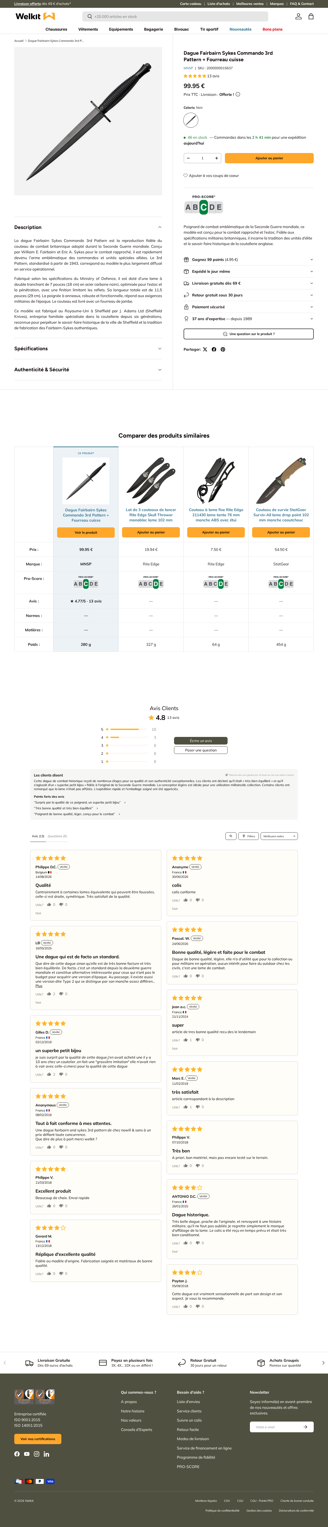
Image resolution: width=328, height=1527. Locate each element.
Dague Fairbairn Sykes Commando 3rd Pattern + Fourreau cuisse (56, 40)
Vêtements (88, 29)
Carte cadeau (190, 4)
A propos (129, 1401)
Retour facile (188, 1429)
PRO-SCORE (188, 1466)
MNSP (188, 68)
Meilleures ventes (250, 4)
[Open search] (231, 836)
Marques (277, 4)
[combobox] (175, 16)
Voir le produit (86, 532)
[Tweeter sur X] (205, 349)
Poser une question (201, 750)
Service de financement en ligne (204, 1448)
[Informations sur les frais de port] (238, 94)
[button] (311, 16)
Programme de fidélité (196, 1457)
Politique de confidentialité (222, 1510)
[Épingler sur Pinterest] (222, 349)
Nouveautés (240, 29)
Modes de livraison (193, 1438)
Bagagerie (153, 29)
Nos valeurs (131, 1420)
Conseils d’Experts (136, 1429)
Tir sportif (209, 29)
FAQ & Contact (302, 4)
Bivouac (181, 29)
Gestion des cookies (259, 1510)
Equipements (121, 29)
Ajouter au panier (269, 158)
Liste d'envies (188, 1401)
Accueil (18, 40)
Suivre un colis (189, 1420)
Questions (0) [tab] (57, 836)
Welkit (29, 1500)
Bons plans (272, 29)
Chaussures (56, 29)
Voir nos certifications (38, 1439)
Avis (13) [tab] (38, 836)
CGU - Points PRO (261, 1500)
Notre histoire (132, 1411)
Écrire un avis (201, 740)
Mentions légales (206, 1500)
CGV (227, 1500)
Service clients (189, 1411)
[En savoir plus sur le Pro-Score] (204, 205)
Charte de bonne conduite (297, 1500)
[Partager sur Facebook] (214, 349)
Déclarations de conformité (296, 1510)
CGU (240, 1500)
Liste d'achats (219, 4)
